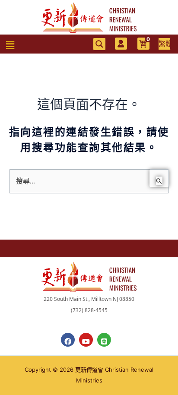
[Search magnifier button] (99, 44)
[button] (10, 45)
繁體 (164, 43)
